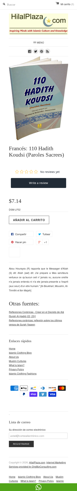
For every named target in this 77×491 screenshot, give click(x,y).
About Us (14, 356)
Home (12, 348)
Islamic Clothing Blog (20, 352)
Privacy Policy (16, 369)
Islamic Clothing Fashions (23, 373)
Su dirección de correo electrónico (27, 429)
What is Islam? (16, 365)
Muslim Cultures (17, 361)
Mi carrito (67, 4)
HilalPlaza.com (37, 462)
